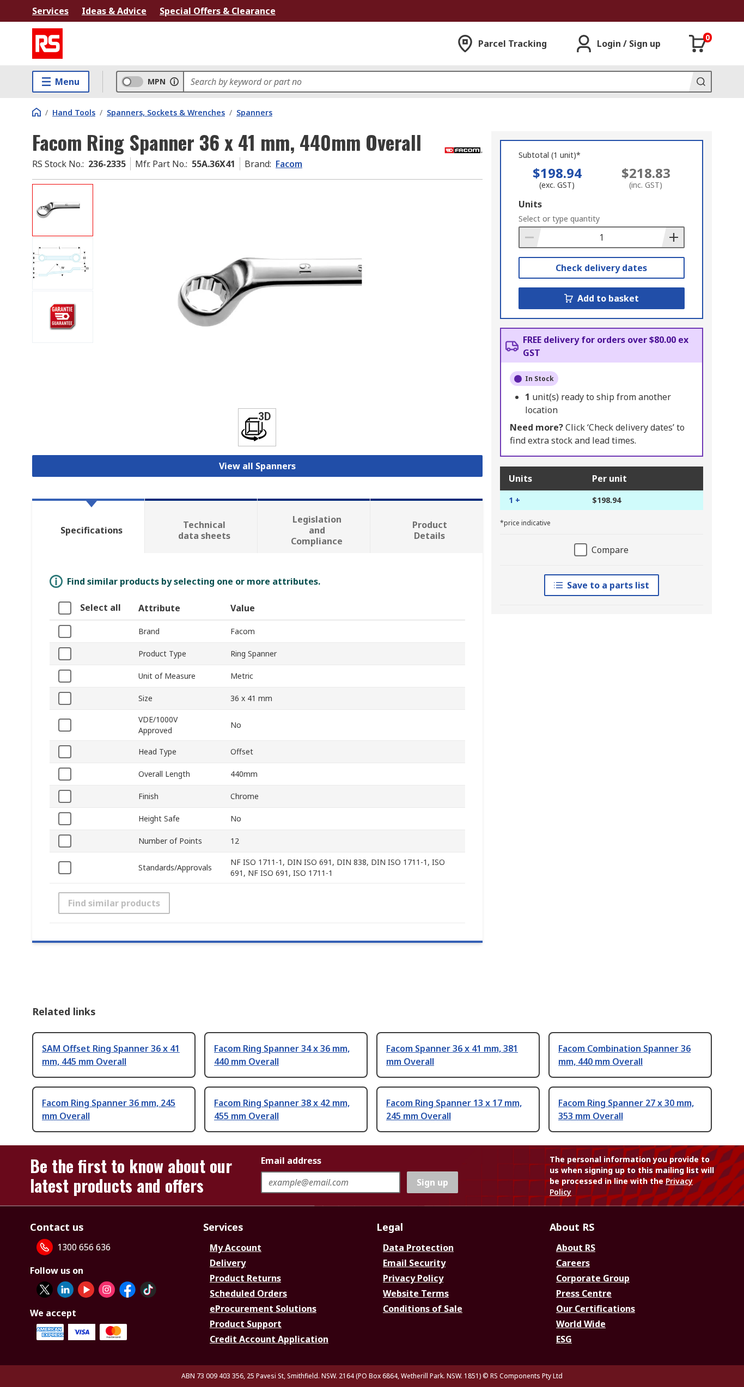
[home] (36, 112)
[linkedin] (65, 1289)
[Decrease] (530, 237)
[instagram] (107, 1289)
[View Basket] (698, 43)
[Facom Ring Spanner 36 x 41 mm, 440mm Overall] (289, 292)
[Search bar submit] (700, 81)
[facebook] (127, 1289)
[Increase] (673, 237)
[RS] (47, 43)
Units (530, 204)
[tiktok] (148, 1289)
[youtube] (86, 1289)
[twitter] (44, 1289)
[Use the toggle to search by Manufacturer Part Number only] (174, 81)
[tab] (88, 526)
